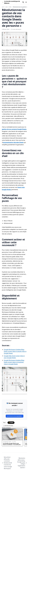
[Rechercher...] (23, 2)
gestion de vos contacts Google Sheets (14, 129)
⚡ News (11, 422)
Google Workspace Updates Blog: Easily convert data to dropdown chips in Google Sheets (14, 362)
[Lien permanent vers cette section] (5, 87)
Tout (4, 422)
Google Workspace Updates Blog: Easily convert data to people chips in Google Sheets (15, 351)
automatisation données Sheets (13, 142)
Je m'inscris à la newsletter (14, 416)
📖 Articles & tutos (8, 425)
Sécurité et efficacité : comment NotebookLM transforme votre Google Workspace (8, 462)
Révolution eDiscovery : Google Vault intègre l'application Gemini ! (21, 462)
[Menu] (26, 2)
